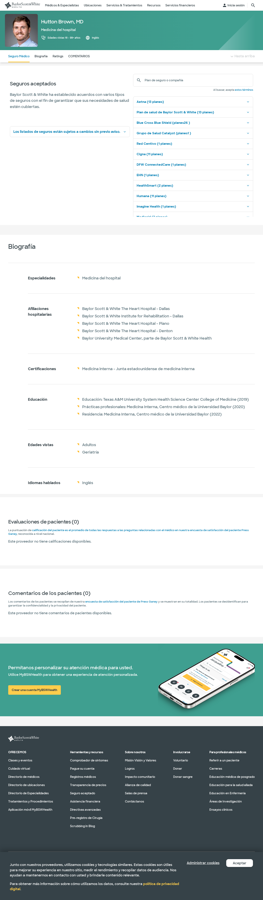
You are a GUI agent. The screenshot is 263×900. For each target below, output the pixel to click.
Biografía (41, 56)
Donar (177, 768)
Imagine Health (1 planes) (156, 206)
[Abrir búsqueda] (253, 5)
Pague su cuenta (82, 768)
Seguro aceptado (82, 793)
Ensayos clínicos (220, 809)
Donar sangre (183, 776)
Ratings (58, 56)
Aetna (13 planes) (150, 102)
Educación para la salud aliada (231, 785)
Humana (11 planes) (151, 196)
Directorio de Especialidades (28, 793)
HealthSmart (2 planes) (155, 185)
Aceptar (239, 863)
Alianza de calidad (138, 785)
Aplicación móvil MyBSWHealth (30, 809)
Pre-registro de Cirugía (86, 818)
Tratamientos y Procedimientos (30, 801)
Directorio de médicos (23, 776)
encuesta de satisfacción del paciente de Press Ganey (121, 601)
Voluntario (180, 760)
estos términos (244, 90)
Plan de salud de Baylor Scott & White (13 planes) (175, 112)
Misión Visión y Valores (140, 760)
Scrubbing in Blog (82, 826)
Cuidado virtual (19, 768)
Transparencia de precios (88, 785)
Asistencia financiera (85, 801)
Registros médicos (83, 776)
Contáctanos (134, 801)
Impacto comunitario (140, 776)
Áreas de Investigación (225, 801)
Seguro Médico (19, 56)
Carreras (215, 768)
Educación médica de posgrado (232, 776)
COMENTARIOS (79, 56)
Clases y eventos (20, 760)
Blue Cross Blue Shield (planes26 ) (163, 123)
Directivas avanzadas (85, 809)
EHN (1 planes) (148, 175)
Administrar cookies (203, 863)
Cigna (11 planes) (150, 154)
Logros (130, 768)
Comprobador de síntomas (89, 760)
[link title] (22, 5)
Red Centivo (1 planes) (154, 144)
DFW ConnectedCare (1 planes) (161, 164)
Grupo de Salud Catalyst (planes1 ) (164, 133)
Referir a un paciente (224, 760)
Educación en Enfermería (227, 793)
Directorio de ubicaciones (26, 785)
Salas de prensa (136, 793)
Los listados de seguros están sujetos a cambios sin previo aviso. (66, 132)
